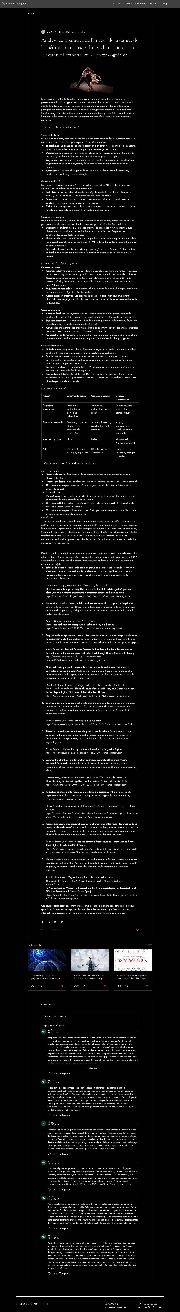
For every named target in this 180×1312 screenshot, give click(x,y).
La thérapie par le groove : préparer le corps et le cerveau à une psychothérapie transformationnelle (45, 977)
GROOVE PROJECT (16, 3)
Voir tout (148, 944)
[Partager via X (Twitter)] (49, 921)
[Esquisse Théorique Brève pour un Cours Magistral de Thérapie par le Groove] (133, 960)
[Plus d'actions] (137, 31)
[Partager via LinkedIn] (55, 921)
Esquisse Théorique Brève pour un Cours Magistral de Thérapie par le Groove (133, 977)
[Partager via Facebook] (42, 921)
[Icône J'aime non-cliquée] (49, 1073)
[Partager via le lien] (62, 921)
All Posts (31, 13)
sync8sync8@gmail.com (115, 1307)
